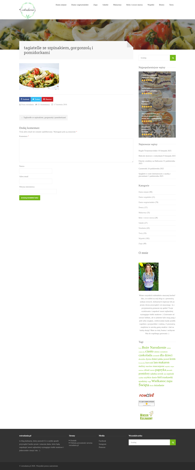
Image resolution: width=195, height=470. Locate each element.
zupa (169, 381)
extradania (30, 105)
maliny (142, 366)
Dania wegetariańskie (79, 5)
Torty (171, 5)
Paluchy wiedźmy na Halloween (151, 161)
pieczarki (169, 370)
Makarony (117, 5)
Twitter (37, 99)
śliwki (151, 386)
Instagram (102, 444)
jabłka (160, 359)
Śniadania (144, 228)
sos (165, 374)
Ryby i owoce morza (134, 5)
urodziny (143, 381)
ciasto (149, 351)
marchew (149, 366)
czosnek (156, 356)
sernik (160, 374)
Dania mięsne (61, 5)
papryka (160, 369)
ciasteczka (142, 352)
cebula (169, 348)
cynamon (164, 352)
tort (159, 377)
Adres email (23, 177)
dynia (148, 359)
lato (156, 362)
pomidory (144, 373)
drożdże (142, 359)
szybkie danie (150, 377)
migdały (167, 366)
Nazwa (21, 166)
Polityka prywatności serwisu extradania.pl (80, 444)
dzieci (154, 359)
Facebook (26, 99)
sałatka (153, 373)
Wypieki (151, 5)
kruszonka (142, 363)
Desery (161, 5)
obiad (146, 370)
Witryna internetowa (26, 187)
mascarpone (158, 366)
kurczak (149, 362)
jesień (166, 359)
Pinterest (49, 99)
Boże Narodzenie (154, 347)
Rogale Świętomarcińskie (148, 151)
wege (149, 381)
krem (172, 358)
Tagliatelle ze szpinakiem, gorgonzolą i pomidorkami (43, 118)
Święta (144, 385)
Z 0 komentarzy (44, 105)
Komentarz (24, 136)
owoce (152, 370)
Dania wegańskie (147, 197)
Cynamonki (143, 169)
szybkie (141, 378)
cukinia (156, 352)
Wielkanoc (158, 381)
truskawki (167, 377)
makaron (164, 362)
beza (140, 348)
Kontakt (73, 441)
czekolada (145, 355)
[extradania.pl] (27, 11)
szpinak (170, 374)
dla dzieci (166, 355)
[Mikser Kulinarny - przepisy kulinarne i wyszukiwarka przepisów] (157, 415)
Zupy (95, 5)
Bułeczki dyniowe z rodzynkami (151, 156)
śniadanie (159, 385)
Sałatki (105, 5)
